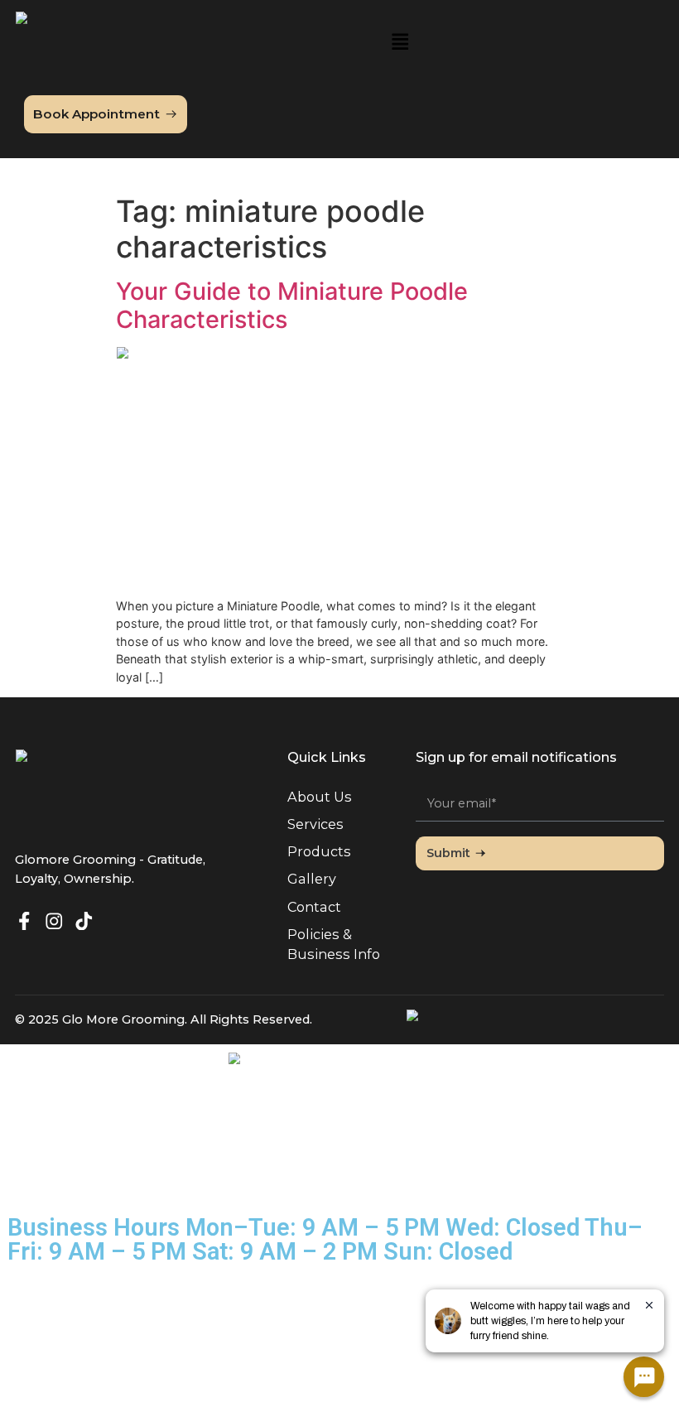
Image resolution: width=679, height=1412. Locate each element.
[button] (400, 43)
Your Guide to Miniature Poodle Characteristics (292, 306)
